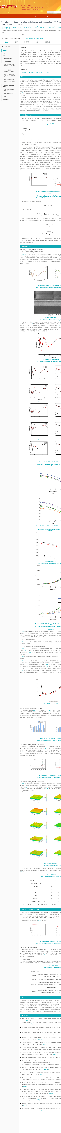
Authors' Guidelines (27, 16)
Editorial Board (17, 16)
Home (2, 16)
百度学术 (28, 1020)
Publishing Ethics (47, 16)
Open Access (38, 16)
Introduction (9, 16)
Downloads (55, 16)
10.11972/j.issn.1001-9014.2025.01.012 (34, 38)
